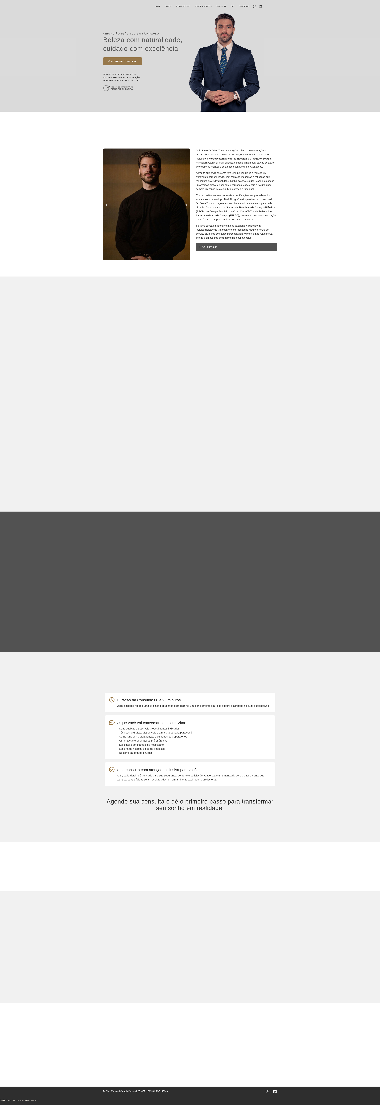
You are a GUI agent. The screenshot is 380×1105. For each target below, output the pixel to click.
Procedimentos (203, 6)
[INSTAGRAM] (254, 6)
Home (157, 6)
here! (40, 1100)
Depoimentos (183, 6)
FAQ (232, 6)
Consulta (221, 6)
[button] (106, 205)
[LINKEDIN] (260, 6)
